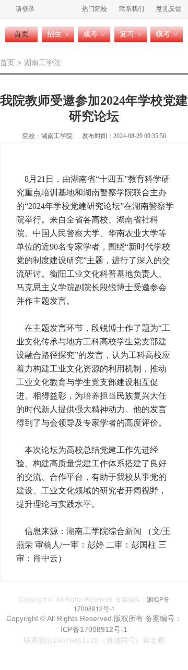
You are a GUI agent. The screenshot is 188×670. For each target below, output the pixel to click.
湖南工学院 (42, 62)
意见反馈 (168, 9)
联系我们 (131, 9)
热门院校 (94, 9)
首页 (21, 34)
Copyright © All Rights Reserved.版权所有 (75, 618)
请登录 (25, 9)
